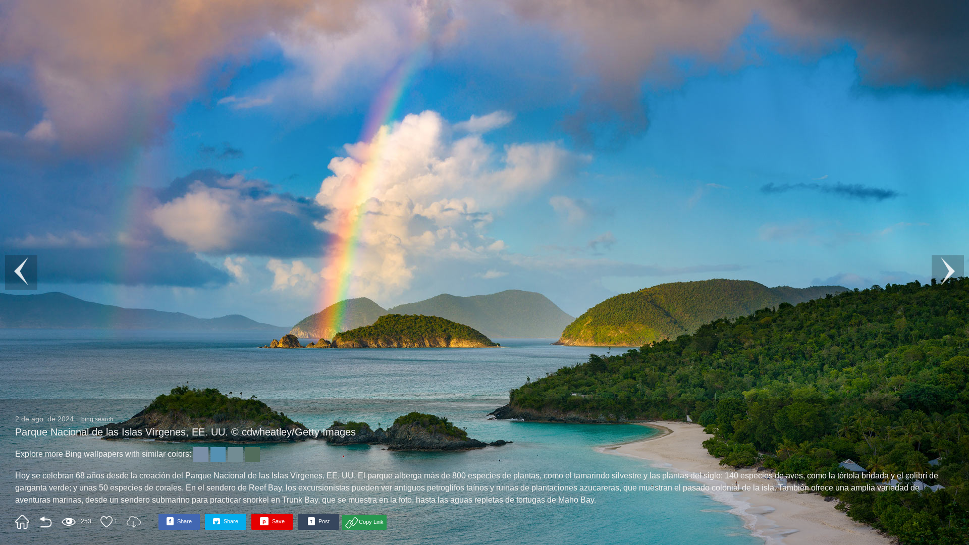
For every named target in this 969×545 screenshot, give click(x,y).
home (22, 522)
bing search (97, 419)
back (45, 522)
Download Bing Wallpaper (134, 522)
